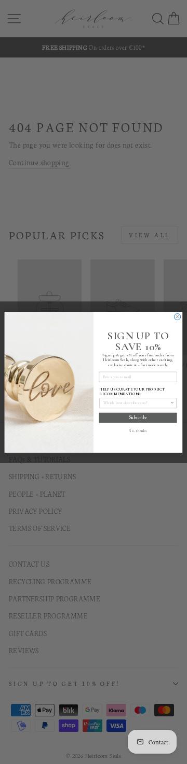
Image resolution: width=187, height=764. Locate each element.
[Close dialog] (177, 316)
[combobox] (136, 403)
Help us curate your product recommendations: (132, 391)
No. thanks (138, 430)
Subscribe (138, 418)
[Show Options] (172, 403)
